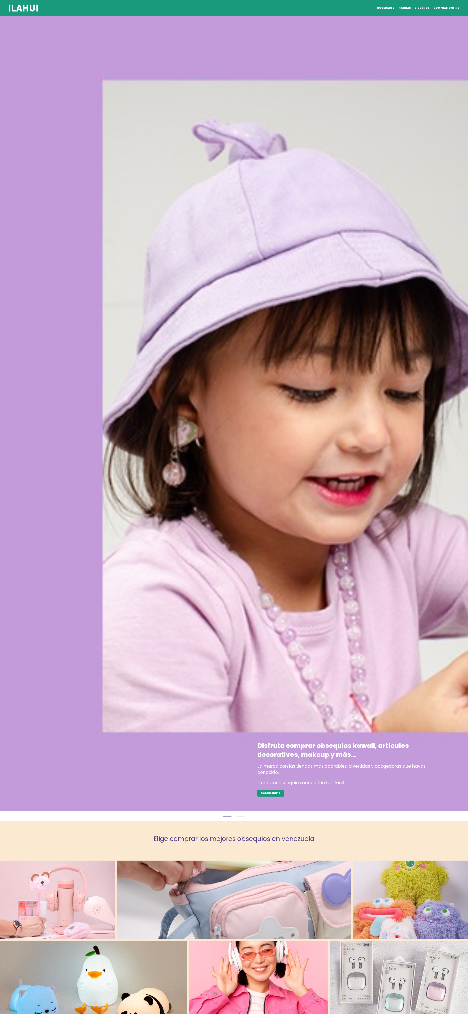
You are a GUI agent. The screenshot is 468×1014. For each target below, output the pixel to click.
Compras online (446, 8)
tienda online (270, 793)
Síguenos (422, 8)
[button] (227, 816)
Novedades (386, 8)
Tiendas (404, 8)
